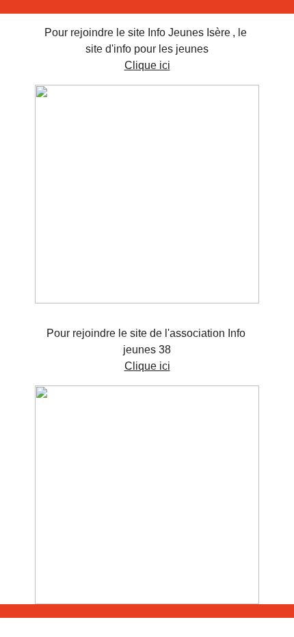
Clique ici (147, 65)
